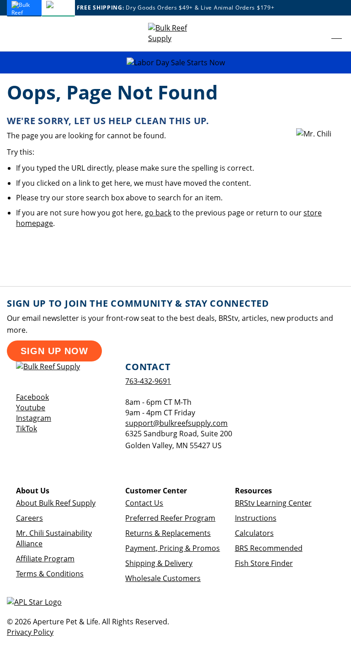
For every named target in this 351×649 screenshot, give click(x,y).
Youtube (30, 408)
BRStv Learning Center (273, 503)
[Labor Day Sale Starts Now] (175, 63)
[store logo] (175, 33)
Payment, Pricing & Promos (172, 548)
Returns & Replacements (168, 533)
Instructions (256, 518)
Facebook (32, 397)
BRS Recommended (269, 548)
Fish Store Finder (264, 563)
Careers (29, 518)
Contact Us (144, 503)
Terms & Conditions (50, 574)
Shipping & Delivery (158, 563)
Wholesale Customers (163, 578)
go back (158, 213)
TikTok (26, 429)
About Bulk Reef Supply (56, 503)
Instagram (33, 418)
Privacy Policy (30, 632)
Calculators (254, 533)
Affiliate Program (45, 559)
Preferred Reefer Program (170, 518)
